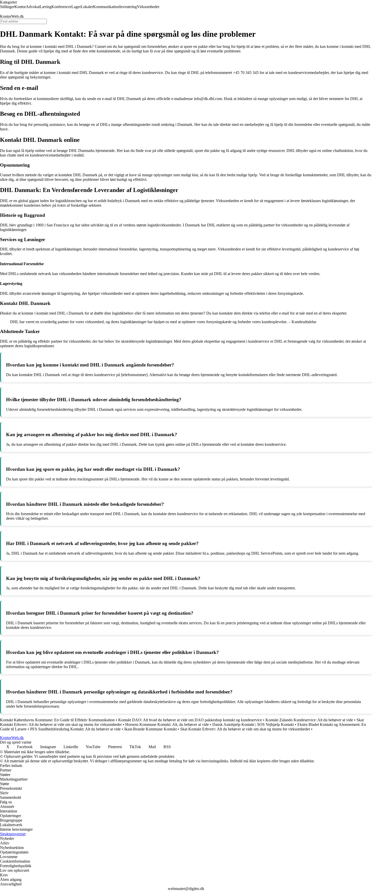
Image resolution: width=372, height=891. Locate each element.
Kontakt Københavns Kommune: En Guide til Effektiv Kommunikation (57, 720)
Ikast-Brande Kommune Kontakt (150, 729)
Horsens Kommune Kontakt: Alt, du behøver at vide (167, 724)
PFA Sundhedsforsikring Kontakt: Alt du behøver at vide (75, 729)
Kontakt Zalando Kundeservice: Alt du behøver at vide (309, 720)
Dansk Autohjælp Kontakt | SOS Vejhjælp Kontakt (253, 724)
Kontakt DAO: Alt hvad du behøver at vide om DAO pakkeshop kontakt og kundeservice (190, 720)
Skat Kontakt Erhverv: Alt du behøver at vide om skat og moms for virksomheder (245, 729)
